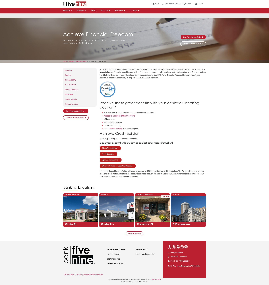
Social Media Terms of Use (93, 275)
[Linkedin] (173, 247)
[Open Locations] (138, 10)
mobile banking (115, 129)
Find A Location (108, 154)
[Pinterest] (186, 247)
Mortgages (69, 94)
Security (79, 275)
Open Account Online (110, 160)
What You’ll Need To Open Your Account (117, 166)
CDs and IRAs (70, 80)
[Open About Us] (109, 10)
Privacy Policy (69, 275)
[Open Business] (85, 10)
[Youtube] (178, 247)
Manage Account (71, 104)
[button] (64, 210)
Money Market (70, 85)
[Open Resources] (124, 10)
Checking (68, 70)
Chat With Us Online (109, 148)
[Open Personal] (71, 10)
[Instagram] (182, 247)
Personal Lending (71, 90)
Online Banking (71, 99)
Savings (68, 75)
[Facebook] (169, 247)
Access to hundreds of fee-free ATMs (119, 116)
